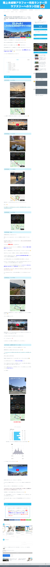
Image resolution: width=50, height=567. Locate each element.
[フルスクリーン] (46, 50)
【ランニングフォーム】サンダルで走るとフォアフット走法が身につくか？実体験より (41, 75)
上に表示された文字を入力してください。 (9, 550)
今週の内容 (9, 62)
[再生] (34, 50)
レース (5, 15)
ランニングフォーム (6, 11)
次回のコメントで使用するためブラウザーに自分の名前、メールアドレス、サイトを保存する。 (17, 547)
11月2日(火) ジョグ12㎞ (11, 64)
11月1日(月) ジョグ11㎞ (11, 63)
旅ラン (17, 11)
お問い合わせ (21, 11)
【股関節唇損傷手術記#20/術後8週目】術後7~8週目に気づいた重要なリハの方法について (41, 83)
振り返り (12, 11)
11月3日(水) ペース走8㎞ (11, 65)
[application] (40, 47)
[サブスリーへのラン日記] (25, 8)
